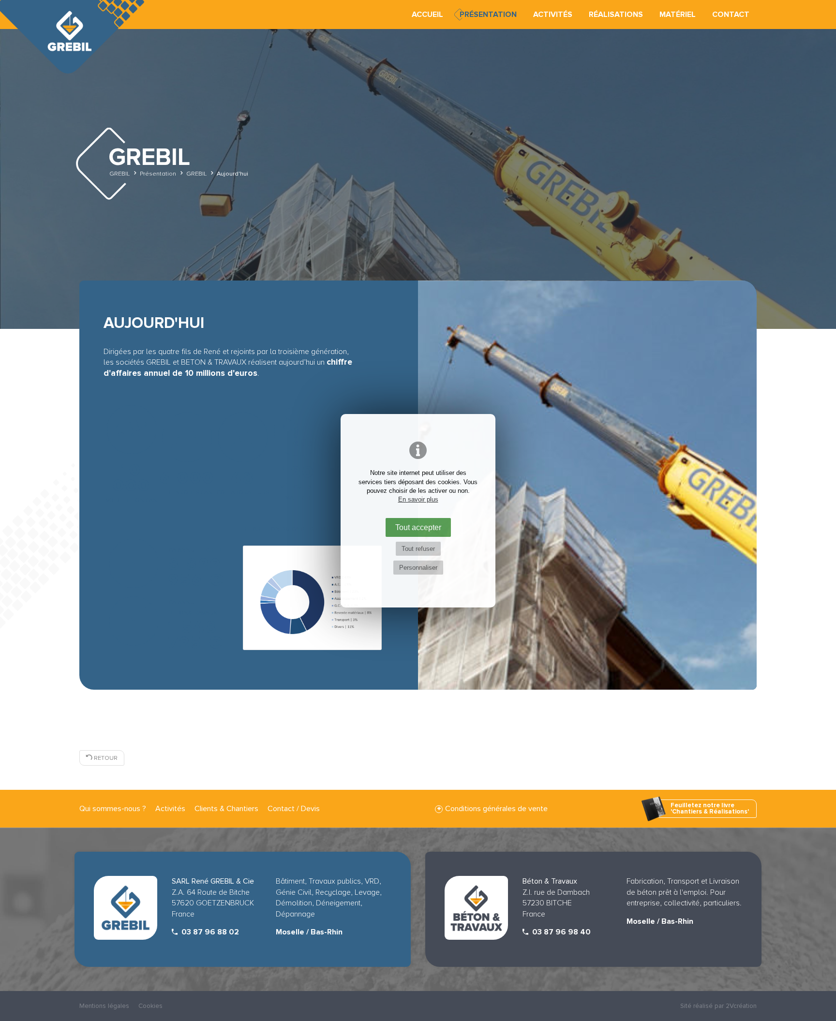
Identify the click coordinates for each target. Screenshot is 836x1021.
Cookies (150, 1006)
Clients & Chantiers (226, 809)
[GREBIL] (72, 38)
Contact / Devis (294, 809)
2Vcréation (741, 1006)
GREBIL (119, 173)
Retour (105, 758)
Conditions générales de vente (496, 809)
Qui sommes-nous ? (112, 809)
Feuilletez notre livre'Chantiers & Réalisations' (710, 808)
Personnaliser (418, 567)
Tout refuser (418, 548)
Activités (170, 809)
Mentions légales (104, 1006)
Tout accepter (418, 527)
